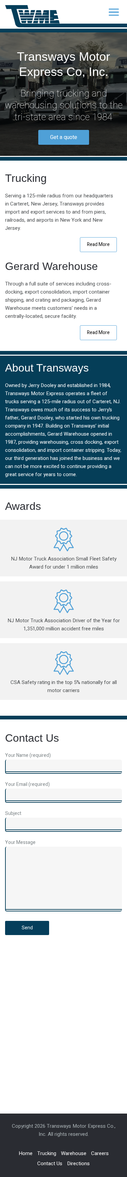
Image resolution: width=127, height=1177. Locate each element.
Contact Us (49, 1163)
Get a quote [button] (63, 137)
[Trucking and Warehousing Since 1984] (33, 17)
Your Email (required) (27, 784)
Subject (13, 813)
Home (26, 1153)
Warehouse (73, 1153)
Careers (100, 1153)
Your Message (20, 842)
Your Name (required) (28, 755)
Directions (78, 1163)
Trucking (46, 1153)
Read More (98, 244)
